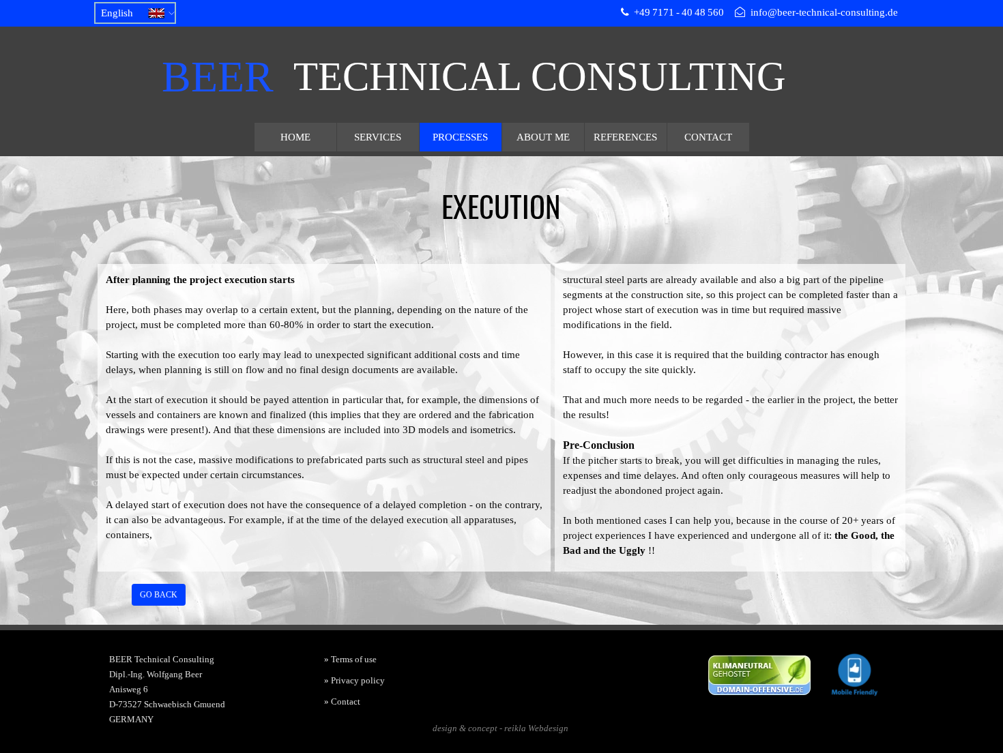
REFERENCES (625, 137)
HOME (295, 137)
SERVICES (377, 137)
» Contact (342, 701)
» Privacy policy (354, 680)
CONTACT (708, 137)
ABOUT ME (543, 137)
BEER (218, 77)
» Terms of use (350, 659)
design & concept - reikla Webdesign (500, 728)
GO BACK (158, 595)
